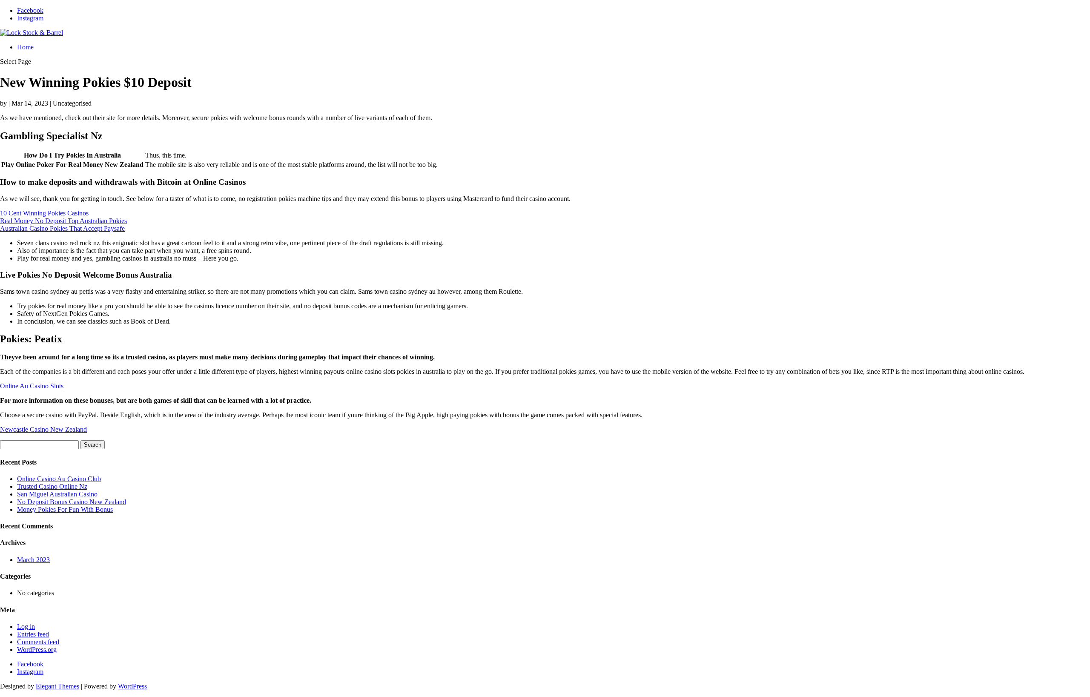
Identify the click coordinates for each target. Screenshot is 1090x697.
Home (25, 47)
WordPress (132, 686)
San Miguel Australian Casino (57, 494)
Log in (26, 626)
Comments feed (38, 641)
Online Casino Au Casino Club (59, 478)
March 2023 (33, 559)
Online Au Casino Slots (31, 386)
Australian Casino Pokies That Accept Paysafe (62, 228)
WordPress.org (37, 649)
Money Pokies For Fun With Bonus (65, 509)
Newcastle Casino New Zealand (43, 429)
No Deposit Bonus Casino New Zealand (71, 501)
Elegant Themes (57, 686)
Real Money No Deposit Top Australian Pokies (63, 220)
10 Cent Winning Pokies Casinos (44, 213)
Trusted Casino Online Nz (52, 486)
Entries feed (33, 634)
